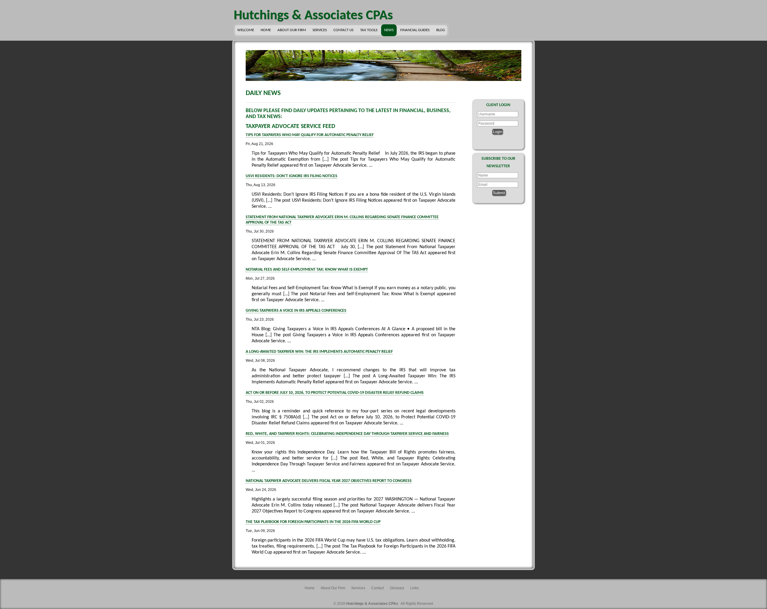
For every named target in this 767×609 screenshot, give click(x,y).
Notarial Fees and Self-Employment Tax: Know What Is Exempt (307, 269)
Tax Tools (369, 30)
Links (414, 588)
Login (497, 131)
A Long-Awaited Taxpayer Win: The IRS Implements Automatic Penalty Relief (319, 351)
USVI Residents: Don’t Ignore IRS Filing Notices (291, 176)
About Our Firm (291, 30)
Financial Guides (415, 30)
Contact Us (343, 30)
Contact (377, 588)
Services (319, 30)
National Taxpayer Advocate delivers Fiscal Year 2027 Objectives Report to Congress (329, 481)
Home (266, 30)
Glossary (397, 588)
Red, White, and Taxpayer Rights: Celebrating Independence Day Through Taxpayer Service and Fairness (347, 434)
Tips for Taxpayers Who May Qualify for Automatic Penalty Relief (310, 135)
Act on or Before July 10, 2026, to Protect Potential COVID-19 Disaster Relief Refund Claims (335, 393)
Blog (440, 30)
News (389, 30)
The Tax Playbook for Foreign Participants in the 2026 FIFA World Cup (313, 522)
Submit (499, 193)
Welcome (245, 30)
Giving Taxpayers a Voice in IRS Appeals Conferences (296, 310)
